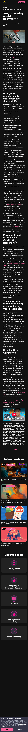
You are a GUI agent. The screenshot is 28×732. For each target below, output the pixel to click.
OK (7, 729)
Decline (20, 729)
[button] (23, 25)
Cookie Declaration (22, 724)
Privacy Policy (5, 726)
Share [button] (15, 449)
